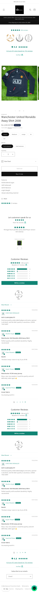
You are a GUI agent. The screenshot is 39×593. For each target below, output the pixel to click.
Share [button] (5, 199)
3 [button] (20, 402)
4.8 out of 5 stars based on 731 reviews (19, 51)
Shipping (10, 127)
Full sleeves (8, 146)
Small (6, 134)
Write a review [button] (19, 283)
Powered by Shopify (15, 586)
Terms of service (10, 589)
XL (32, 134)
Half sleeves (21, 146)
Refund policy (25, 586)
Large (24, 134)
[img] (19, 220)
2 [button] (17, 402)
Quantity (3, 150)
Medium (15, 134)
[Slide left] (15, 111)
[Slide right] (24, 111)
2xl (5, 139)
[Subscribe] (30, 576)
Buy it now (19, 174)
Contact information (30, 589)
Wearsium (7, 586)
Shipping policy (19, 589)
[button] (4, 10)
